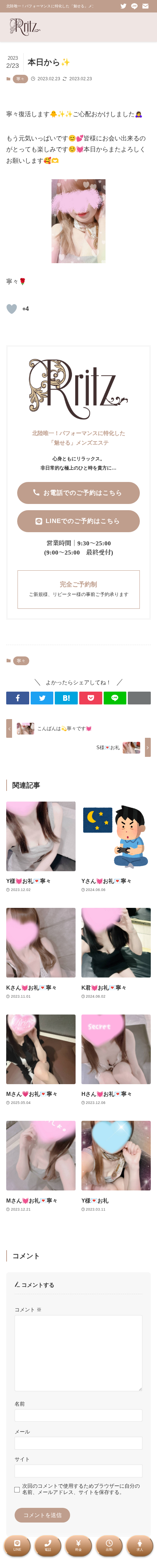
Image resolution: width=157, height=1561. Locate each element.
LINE (17, 1549)
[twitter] (123, 6)
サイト (22, 1459)
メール (22, 1432)
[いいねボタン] (11, 308)
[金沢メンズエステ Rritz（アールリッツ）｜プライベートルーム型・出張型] (25, 27)
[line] (134, 6)
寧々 (20, 79)
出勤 (109, 1549)
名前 (20, 1404)
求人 (140, 1549)
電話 (48, 1549)
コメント (28, 1310)
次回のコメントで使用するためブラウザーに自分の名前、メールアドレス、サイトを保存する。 (81, 1489)
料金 (78, 1549)
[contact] (145, 6)
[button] (17, 698)
